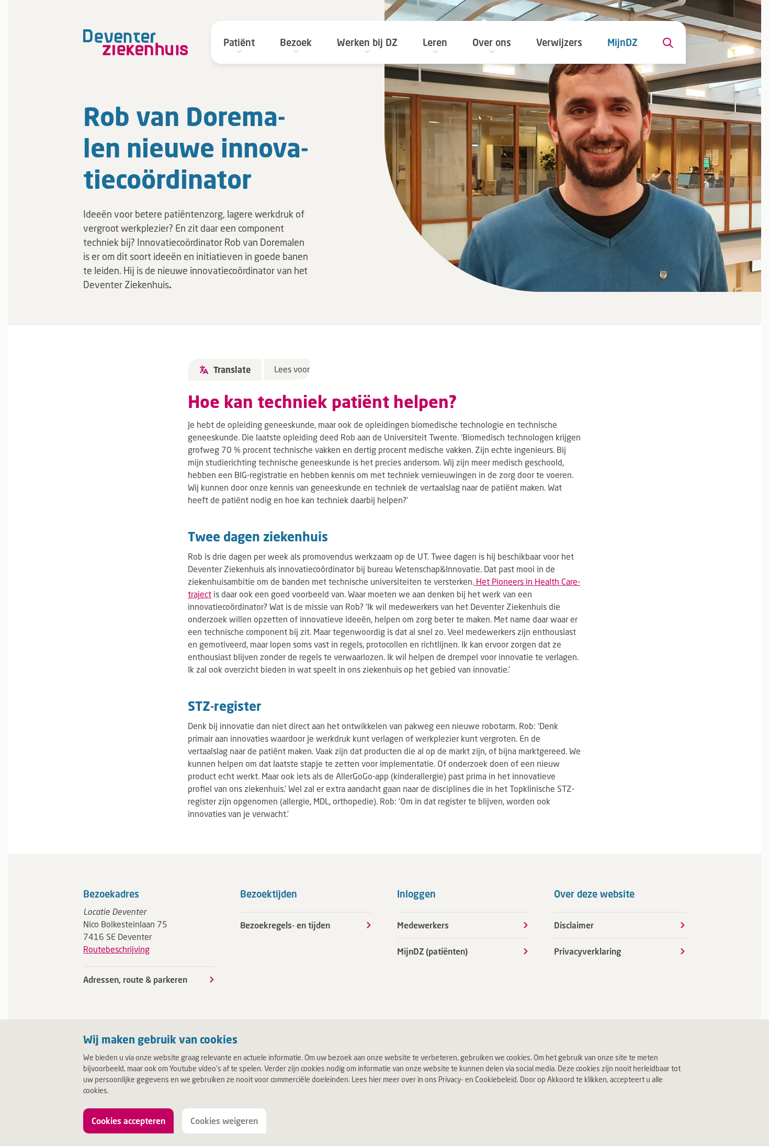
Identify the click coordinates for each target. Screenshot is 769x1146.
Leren (435, 42)
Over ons (491, 42)
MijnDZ (622, 42)
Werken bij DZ (367, 42)
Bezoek (296, 42)
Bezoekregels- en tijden (285, 925)
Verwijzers (559, 42)
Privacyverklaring (587, 951)
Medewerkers (423, 925)
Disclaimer (574, 925)
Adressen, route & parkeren (135, 979)
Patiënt (239, 42)
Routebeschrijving (116, 949)
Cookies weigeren (224, 1121)
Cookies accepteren (128, 1121)
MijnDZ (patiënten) (432, 951)
